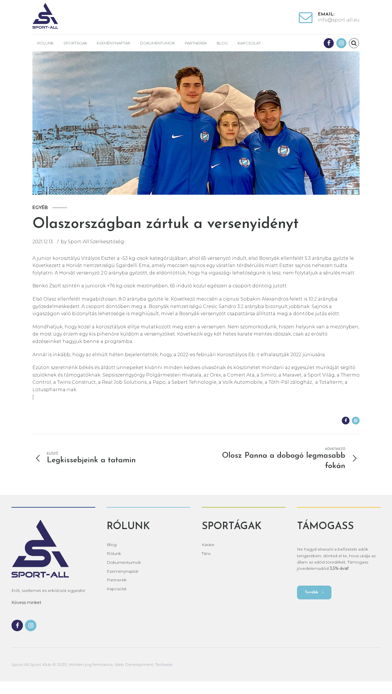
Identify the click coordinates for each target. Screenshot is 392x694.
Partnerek (196, 43)
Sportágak (75, 43)
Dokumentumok (157, 43)
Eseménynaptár (113, 43)
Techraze (163, 664)
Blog (222, 43)
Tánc (206, 553)
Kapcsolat (249, 43)
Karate (208, 544)
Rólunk (45, 43)
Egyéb (40, 207)
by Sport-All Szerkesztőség (92, 241)
